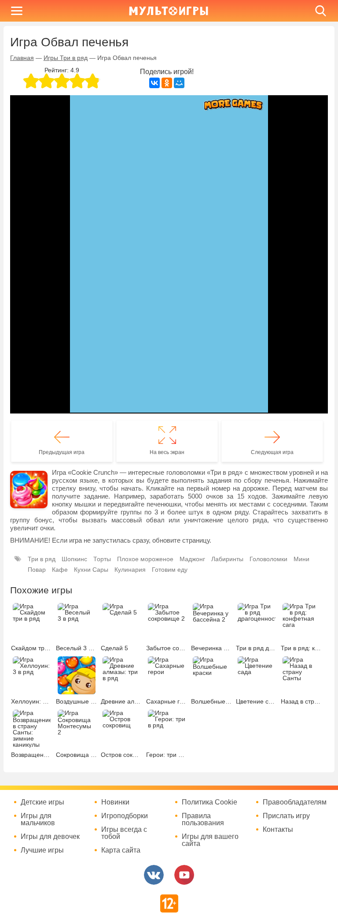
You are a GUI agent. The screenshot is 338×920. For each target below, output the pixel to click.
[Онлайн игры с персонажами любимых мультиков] (168, 10)
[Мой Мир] (179, 83)
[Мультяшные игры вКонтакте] (154, 875)
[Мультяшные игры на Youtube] (184, 875)
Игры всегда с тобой (124, 833)
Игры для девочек (50, 836)
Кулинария (130, 569)
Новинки (115, 802)
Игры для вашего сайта (210, 840)
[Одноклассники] (167, 83)
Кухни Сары (91, 569)
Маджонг (192, 559)
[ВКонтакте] (154, 83)
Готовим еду (169, 569)
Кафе (60, 569)
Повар (37, 569)
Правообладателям (295, 802)
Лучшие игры (42, 850)
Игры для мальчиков (38, 819)
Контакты (278, 829)
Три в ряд (41, 559)
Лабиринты (227, 559)
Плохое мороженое (145, 559)
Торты (102, 559)
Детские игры (42, 802)
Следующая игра (272, 452)
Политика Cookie (209, 802)
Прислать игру (286, 815)
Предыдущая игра (61, 452)
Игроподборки (124, 815)
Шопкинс (74, 559)
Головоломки (268, 559)
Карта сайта (120, 850)
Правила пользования (203, 819)
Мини (301, 559)
